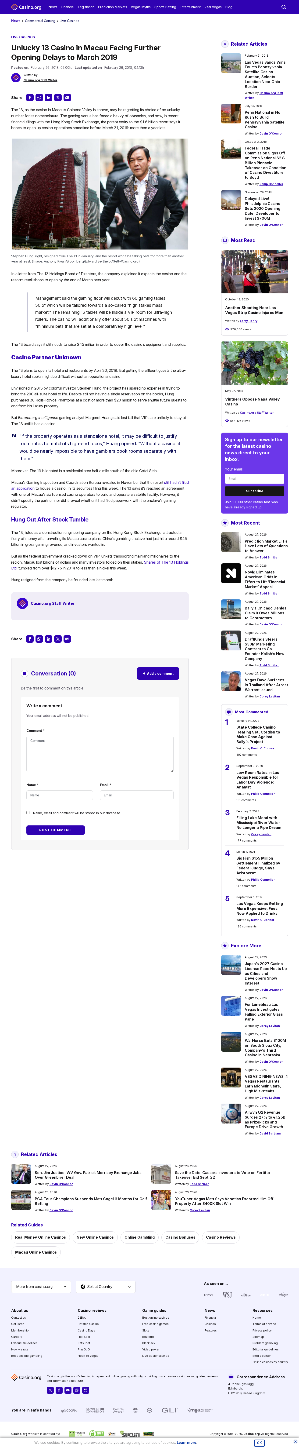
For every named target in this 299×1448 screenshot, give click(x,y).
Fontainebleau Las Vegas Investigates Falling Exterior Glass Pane (264, 1011)
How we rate (19, 1349)
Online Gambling (140, 1237)
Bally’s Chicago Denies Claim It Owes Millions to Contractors (265, 613)
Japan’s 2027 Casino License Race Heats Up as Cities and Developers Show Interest (266, 973)
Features (211, 1330)
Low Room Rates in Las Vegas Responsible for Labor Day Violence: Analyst (257, 779)
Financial (67, 7)
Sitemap (258, 1337)
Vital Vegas (213, 7)
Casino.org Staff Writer (40, 80)
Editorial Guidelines (24, 1343)
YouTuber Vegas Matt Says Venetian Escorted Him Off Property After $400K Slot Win (224, 1201)
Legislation (86, 7)
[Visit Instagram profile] (76, 1390)
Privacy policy (262, 1330)
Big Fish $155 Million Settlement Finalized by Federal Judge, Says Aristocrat (258, 865)
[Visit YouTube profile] (67, 1390)
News (53, 7)
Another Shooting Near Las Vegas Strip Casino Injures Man (254, 310)
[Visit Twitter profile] (50, 1390)
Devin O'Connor (271, 133)
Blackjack (148, 1343)
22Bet (82, 1317)
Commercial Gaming (40, 21)
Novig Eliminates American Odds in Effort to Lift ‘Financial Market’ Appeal (265, 579)
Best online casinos (155, 1317)
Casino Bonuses (180, 1237)
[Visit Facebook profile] (59, 1390)
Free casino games (155, 1324)
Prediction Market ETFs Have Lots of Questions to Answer (266, 546)
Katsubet (84, 1343)
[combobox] (41, 1287)
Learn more (186, 1442)
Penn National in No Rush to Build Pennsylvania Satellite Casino (265, 119)
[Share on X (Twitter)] (58, 97)
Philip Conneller (271, 184)
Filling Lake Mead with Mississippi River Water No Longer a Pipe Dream (258, 822)
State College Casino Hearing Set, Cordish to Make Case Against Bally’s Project (258, 734)
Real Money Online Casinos (40, 1237)
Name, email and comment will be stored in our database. (77, 813)
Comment (35, 731)
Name (32, 785)
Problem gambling (265, 1343)
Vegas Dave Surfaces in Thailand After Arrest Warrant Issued (266, 685)
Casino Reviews (221, 1237)
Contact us (18, 1317)
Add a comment (158, 673)
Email (105, 785)
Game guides (154, 1310)
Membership (20, 1330)
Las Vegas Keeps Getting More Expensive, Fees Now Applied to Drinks (259, 908)
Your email (233, 469)
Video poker (150, 1349)
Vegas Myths (141, 7)
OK (259, 1443)
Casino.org (251, 1434)
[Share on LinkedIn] (48, 97)
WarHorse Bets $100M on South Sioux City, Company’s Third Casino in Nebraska (265, 1047)
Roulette (148, 1337)
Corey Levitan (270, 696)
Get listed (18, 1324)
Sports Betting (165, 7)
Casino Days (86, 1330)
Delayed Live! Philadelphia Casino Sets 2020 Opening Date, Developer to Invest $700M (262, 208)
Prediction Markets (112, 7)
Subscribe (254, 491)
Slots (145, 1330)
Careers (16, 1337)
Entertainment (190, 7)
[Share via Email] (67, 97)
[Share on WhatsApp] (39, 97)
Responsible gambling (26, 1355)
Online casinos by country (270, 1362)
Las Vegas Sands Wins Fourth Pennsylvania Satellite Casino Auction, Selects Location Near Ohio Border (265, 74)
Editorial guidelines (266, 1349)
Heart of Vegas (88, 1355)
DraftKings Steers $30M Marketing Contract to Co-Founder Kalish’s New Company (264, 649)
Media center (262, 1355)
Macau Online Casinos (36, 1252)
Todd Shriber (269, 557)
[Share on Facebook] (30, 97)
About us (19, 1310)
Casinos (210, 1324)
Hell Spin (84, 1337)
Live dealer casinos (155, 1355)
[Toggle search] (284, 7)
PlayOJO (84, 1349)
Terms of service (264, 1324)
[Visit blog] (85, 1390)
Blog (228, 7)
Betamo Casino (88, 1324)
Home (257, 1317)
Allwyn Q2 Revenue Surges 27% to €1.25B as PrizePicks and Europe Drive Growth (265, 1119)
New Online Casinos (95, 1237)
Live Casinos (69, 21)
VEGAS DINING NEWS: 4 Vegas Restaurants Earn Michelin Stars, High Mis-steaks (266, 1083)
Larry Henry (248, 321)
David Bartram (270, 1133)
